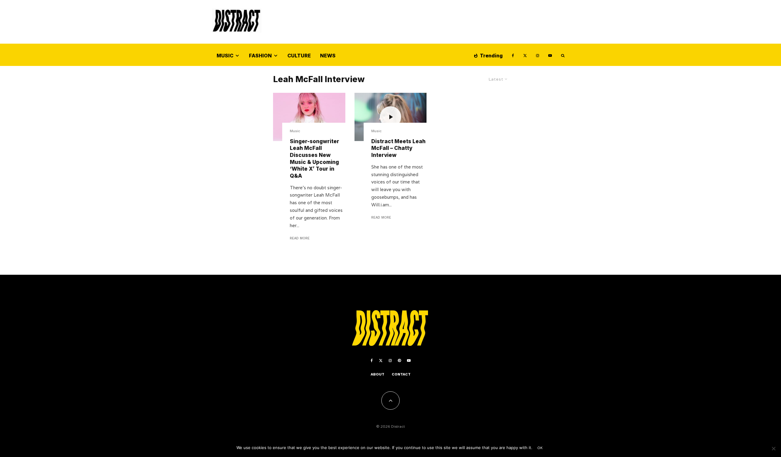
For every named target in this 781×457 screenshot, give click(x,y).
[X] (525, 55)
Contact (401, 374)
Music (225, 56)
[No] (773, 448)
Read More (300, 238)
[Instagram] (537, 55)
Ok (540, 448)
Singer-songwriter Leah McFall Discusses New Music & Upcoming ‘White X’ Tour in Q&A (314, 158)
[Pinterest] (399, 360)
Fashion (260, 56)
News (328, 56)
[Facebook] (513, 55)
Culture (299, 56)
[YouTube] (550, 55)
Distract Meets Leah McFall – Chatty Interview (398, 148)
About (377, 374)
